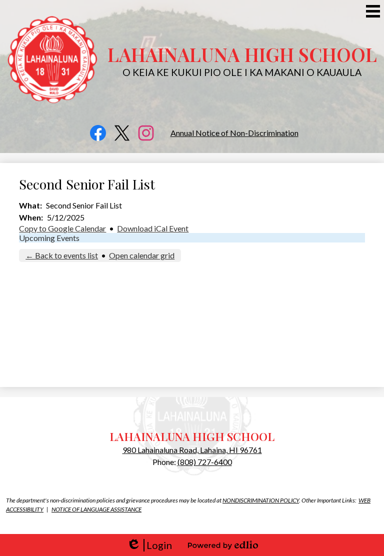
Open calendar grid (141, 255)
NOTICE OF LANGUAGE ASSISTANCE (97, 509)
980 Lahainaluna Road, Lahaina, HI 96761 (192, 449)
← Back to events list (62, 255)
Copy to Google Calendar (62, 228)
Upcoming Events (49, 237)
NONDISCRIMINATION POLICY (260, 500)
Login (149, 545)
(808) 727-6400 (205, 461)
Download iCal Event (152, 228)
